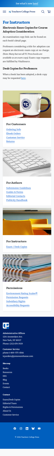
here (23, 78)
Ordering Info (13, 129)
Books (5, 368)
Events (6, 383)
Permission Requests (17, 297)
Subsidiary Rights (15, 301)
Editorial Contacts (15, 196)
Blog (5, 380)
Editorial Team (10, 403)
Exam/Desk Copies (11, 399)
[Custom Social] (33, 428)
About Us (7, 411)
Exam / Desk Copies (16, 246)
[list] (27, 201)
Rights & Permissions (13, 407)
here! (35, 3)
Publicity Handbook (16, 200)
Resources (7, 372)
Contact (6, 387)
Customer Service (15, 137)
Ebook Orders (13, 133)
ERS (5, 376)
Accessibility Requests (17, 305)
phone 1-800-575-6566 (13, 352)
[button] (4, 12)
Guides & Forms (14, 192)
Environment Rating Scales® (22, 293)
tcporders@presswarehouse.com (18, 356)
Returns (10, 141)
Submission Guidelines (18, 188)
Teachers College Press (30, 437)
